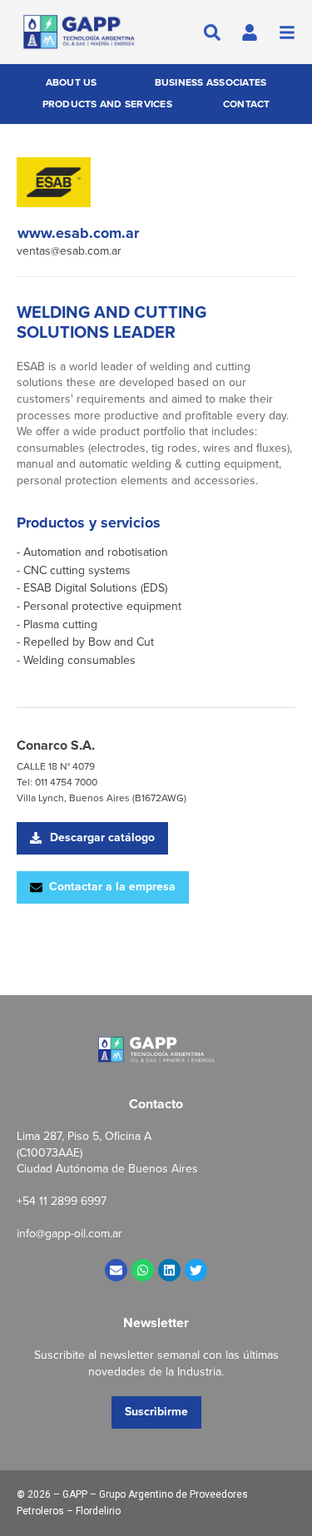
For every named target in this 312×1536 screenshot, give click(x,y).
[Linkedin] (169, 1270)
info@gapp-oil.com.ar (69, 1233)
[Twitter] (196, 1270)
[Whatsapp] (142, 1270)
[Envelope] (116, 1270)
